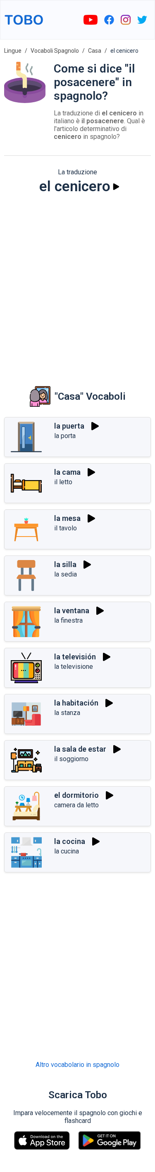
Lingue (12, 50)
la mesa (67, 518)
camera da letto (76, 805)
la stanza (67, 713)
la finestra (68, 620)
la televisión (75, 656)
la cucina (66, 851)
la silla (65, 564)
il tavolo (65, 528)
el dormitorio (76, 795)
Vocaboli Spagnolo (55, 50)
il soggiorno (71, 759)
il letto (63, 482)
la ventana (71, 610)
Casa (94, 50)
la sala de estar (80, 749)
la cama (67, 472)
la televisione (73, 666)
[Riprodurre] (116, 186)
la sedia (65, 574)
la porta (65, 436)
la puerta (69, 426)
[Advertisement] (77, 284)
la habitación (76, 703)
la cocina (69, 841)
